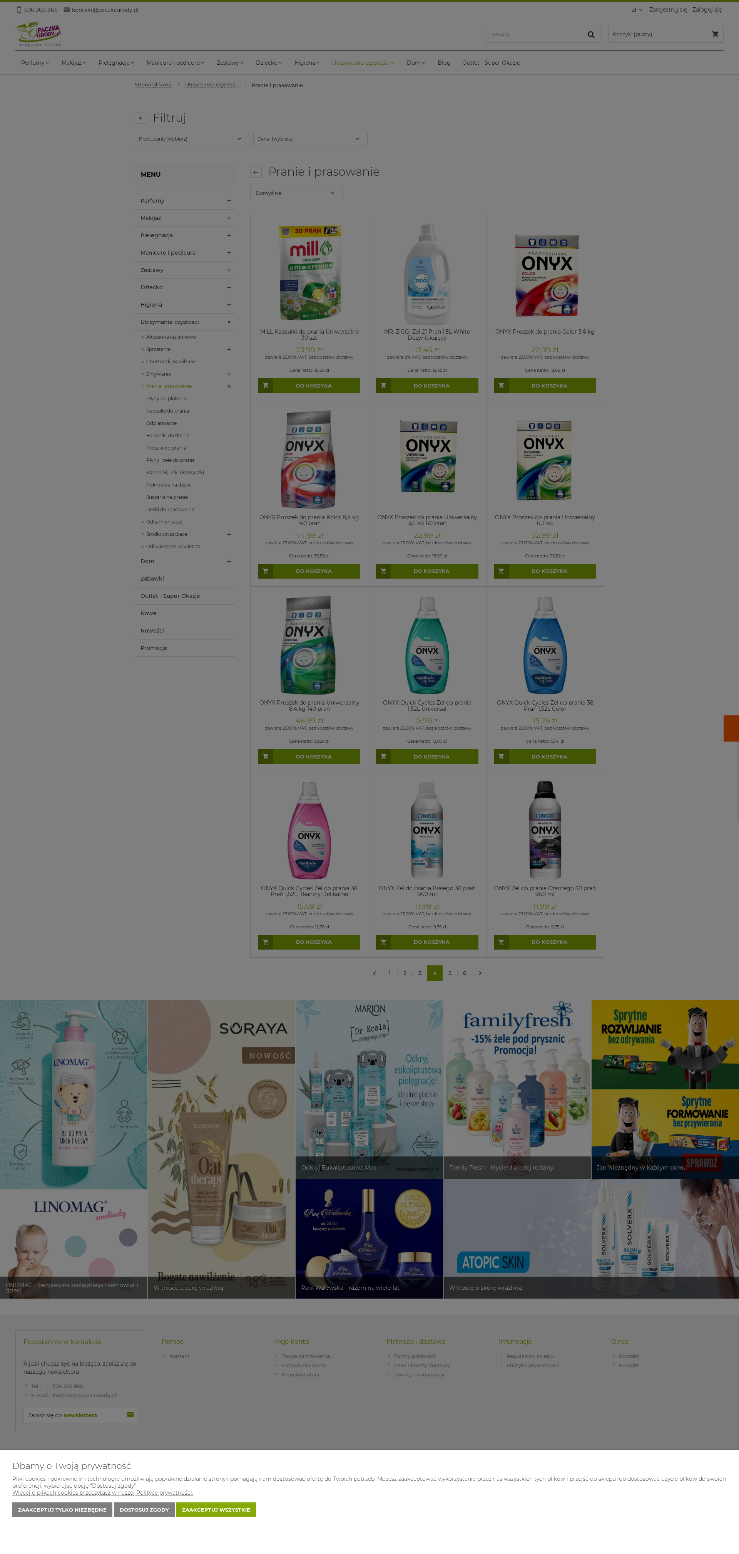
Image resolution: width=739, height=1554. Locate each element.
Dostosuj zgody (144, 1510)
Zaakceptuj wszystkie (216, 1510)
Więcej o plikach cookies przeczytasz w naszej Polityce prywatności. (102, 1492)
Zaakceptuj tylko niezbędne (62, 1510)
